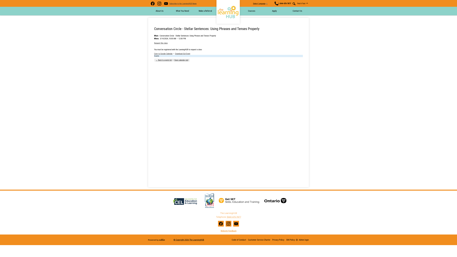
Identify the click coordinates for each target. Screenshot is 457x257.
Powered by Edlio (156, 240)
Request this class (161, 43)
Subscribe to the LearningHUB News (183, 3)
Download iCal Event (182, 54)
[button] (159, 10)
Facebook (153, 3)
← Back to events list (164, 60)
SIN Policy (290, 240)
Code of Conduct (239, 240)
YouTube (166, 3)
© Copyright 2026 (189, 240)
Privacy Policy (278, 240)
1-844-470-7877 (284, 3)
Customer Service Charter (259, 240)
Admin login (304, 240)
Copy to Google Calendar (163, 54)
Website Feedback (228, 231)
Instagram (159, 3)
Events (156, 56)
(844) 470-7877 (234, 217)
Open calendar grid (181, 60)
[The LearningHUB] (228, 12)
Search (294, 3)
